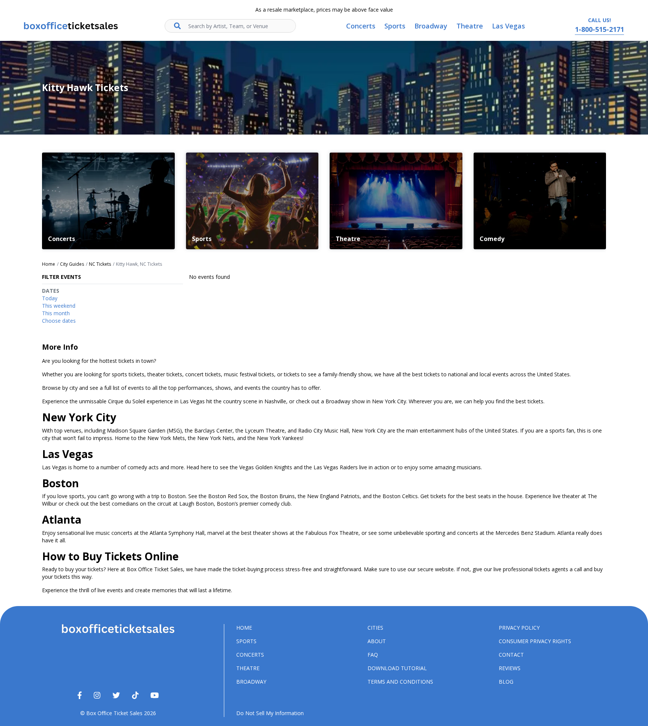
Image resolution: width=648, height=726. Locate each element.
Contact (511, 654)
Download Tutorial (397, 668)
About (377, 641)
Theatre (248, 668)
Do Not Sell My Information (270, 713)
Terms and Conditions (400, 681)
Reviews (509, 668)
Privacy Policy (519, 627)
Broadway (251, 681)
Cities (375, 627)
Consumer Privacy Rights (535, 641)
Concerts (250, 654)
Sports (246, 641)
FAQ (373, 654)
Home (244, 627)
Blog (506, 681)
